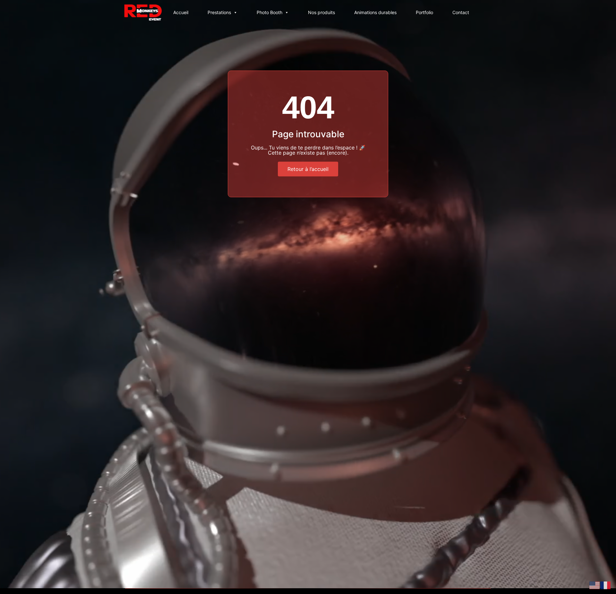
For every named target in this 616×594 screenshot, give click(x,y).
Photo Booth (269, 12)
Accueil (180, 12)
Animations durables (375, 12)
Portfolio (424, 12)
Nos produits (321, 12)
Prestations (219, 12)
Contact (460, 12)
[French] (605, 584)
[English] (594, 584)
